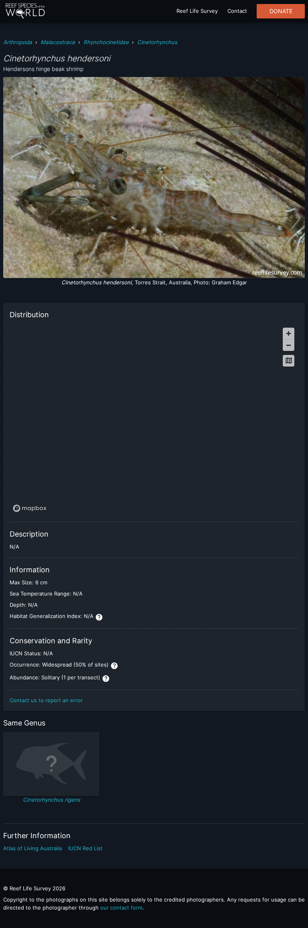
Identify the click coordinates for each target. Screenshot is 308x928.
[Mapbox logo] (29, 508)
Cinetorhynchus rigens (51, 799)
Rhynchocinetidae (106, 42)
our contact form (121, 907)
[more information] (99, 617)
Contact (237, 11)
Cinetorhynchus (157, 42)
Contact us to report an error (46, 700)
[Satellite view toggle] (288, 361)
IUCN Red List (85, 848)
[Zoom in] (288, 333)
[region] (154, 419)
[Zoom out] (288, 345)
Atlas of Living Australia (32, 848)
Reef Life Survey (197, 11)
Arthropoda (17, 42)
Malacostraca (58, 42)
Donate (281, 11)
